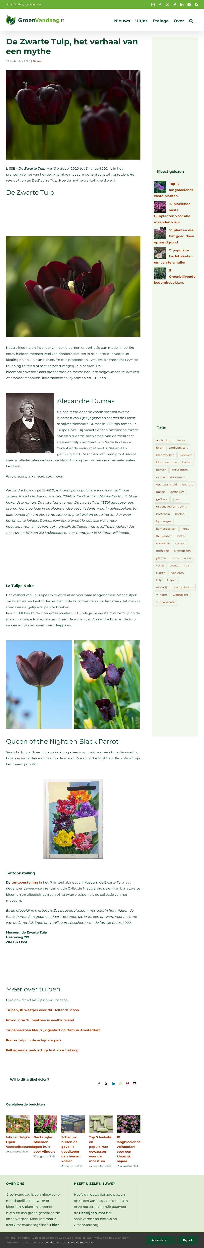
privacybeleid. (69, 1242)
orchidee (162, 551)
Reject (187, 1240)
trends (174, 565)
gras (176, 499)
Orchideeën (182, 551)
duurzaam (177, 477)
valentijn (162, 587)
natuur (180, 543)
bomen (161, 470)
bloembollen (165, 455)
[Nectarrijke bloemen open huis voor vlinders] (45, 1116)
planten (161, 558)
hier (55, 1225)
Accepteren (160, 1240)
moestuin (163, 543)
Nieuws (37, 61)
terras (160, 565)
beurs (181, 440)
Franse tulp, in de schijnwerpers (34, 1040)
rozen (188, 558)
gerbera (161, 499)
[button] (191, 21)
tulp (159, 580)
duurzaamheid (166, 484)
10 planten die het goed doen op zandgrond (174, 236)
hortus (180, 514)
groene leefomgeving (172, 506)
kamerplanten (166, 528)
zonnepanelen (166, 602)
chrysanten (180, 470)
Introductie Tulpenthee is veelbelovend (40, 1020)
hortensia (163, 514)
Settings (85, 1242)
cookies (50, 1242)
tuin (187, 565)
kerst (185, 528)
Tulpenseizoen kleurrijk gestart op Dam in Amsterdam (53, 1030)
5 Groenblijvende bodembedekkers (174, 276)
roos (175, 558)
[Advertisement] (73, 218)
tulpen (172, 580)
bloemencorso (166, 462)
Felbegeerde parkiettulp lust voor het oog (42, 1050)
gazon (160, 492)
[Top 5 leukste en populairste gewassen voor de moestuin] (101, 1116)
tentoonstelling (25, 882)
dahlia (160, 477)
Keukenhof (164, 536)
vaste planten (183, 587)
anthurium (164, 440)
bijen (159, 447)
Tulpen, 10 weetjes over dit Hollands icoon (42, 1010)
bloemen (186, 455)
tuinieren (177, 573)
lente (180, 536)
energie (187, 484)
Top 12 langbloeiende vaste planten (174, 190)
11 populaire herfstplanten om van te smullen (173, 256)
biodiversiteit (178, 447)
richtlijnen (88, 1213)
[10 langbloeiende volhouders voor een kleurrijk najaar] (128, 1116)
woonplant (180, 595)
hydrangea (164, 521)
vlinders (162, 595)
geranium (177, 492)
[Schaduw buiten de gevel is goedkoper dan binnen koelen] (73, 1116)
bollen (186, 462)
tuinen (161, 573)
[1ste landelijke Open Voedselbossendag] (18, 1116)
